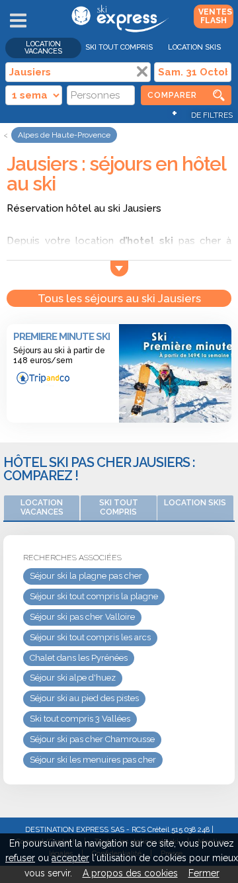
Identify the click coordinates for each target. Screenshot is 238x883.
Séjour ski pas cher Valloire (82, 617)
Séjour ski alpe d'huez (73, 678)
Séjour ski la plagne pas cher (86, 576)
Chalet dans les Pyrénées (79, 658)
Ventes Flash (215, 16)
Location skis (194, 47)
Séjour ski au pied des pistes (84, 698)
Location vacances (43, 48)
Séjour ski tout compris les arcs (90, 637)
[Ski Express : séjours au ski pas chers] (119, 30)
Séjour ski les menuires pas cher (93, 760)
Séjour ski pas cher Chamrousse (92, 739)
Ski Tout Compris (119, 47)
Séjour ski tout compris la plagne (94, 596)
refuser (20, 858)
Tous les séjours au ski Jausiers (119, 298)
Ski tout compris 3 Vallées (80, 719)
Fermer (203, 873)
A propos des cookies (130, 873)
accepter (70, 858)
